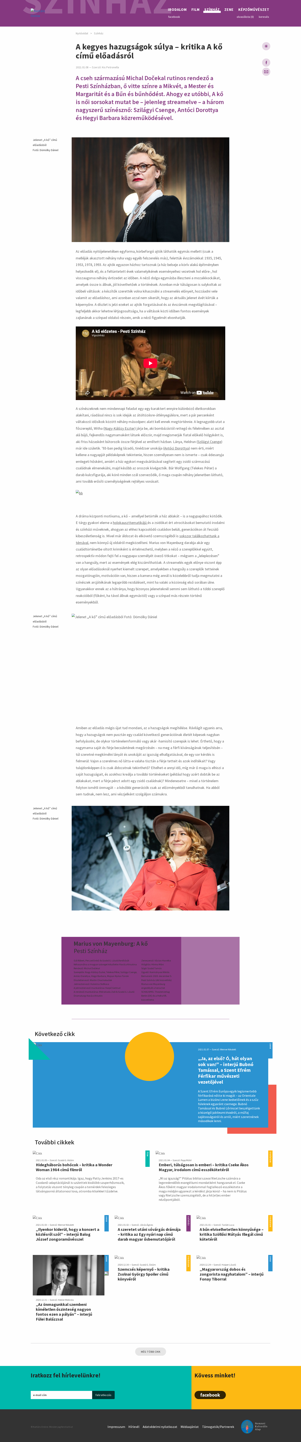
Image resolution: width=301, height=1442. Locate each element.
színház (188, 1217)
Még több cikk (150, 1351)
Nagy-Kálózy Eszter (119, 428)
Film (195, 10)
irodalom (270, 1153)
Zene (229, 10)
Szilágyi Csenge (209, 441)
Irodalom (177, 10)
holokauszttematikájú (130, 522)
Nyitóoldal (82, 33)
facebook (174, 17)
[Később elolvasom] (266, 46)
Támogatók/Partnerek (218, 1427)
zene (270, 1044)
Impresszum (116, 1427)
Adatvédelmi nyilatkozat (160, 1427)
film (147, 1153)
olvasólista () (245, 17)
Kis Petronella (110, 67)
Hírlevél (133, 1427)
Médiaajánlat (190, 1427)
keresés (264, 17)
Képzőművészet (253, 10)
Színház (212, 10)
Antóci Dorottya (176, 448)
